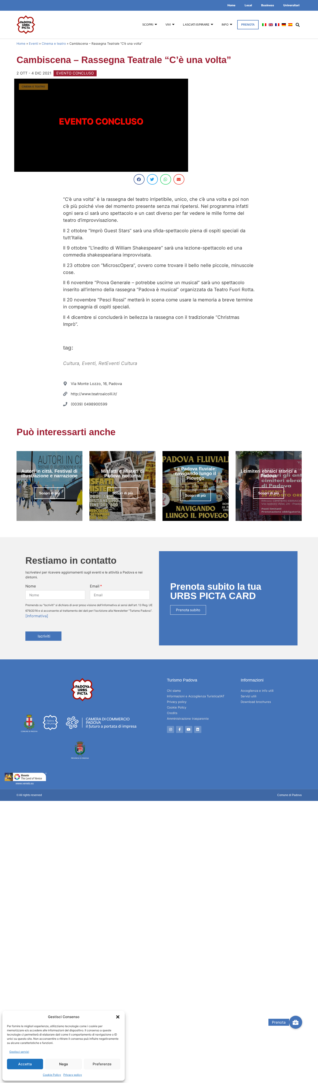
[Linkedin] (197, 729)
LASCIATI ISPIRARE (196, 24)
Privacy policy (72, 1074)
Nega (63, 1064)
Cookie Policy (52, 1074)
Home (231, 5)
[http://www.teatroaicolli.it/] (65, 394)
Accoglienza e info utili (257, 690)
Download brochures (256, 702)
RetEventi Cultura (117, 363)
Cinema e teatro (54, 43)
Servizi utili (248, 696)
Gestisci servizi (19, 1051)
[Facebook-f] (179, 729)
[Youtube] (188, 729)
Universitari (291, 5)
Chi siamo (174, 690)
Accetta (25, 1064)
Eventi (33, 43)
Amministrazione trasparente (188, 718)
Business (267, 5)
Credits (172, 713)
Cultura (71, 363)
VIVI (168, 24)
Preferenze (102, 1064)
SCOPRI (147, 24)
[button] (117, 1017)
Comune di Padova (289, 795)
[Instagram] (170, 729)
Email (94, 586)
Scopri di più (49, 493)
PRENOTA (248, 24)
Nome (30, 586)
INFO (225, 24)
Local (248, 5)
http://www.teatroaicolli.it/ (94, 393)
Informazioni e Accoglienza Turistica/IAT (195, 696)
